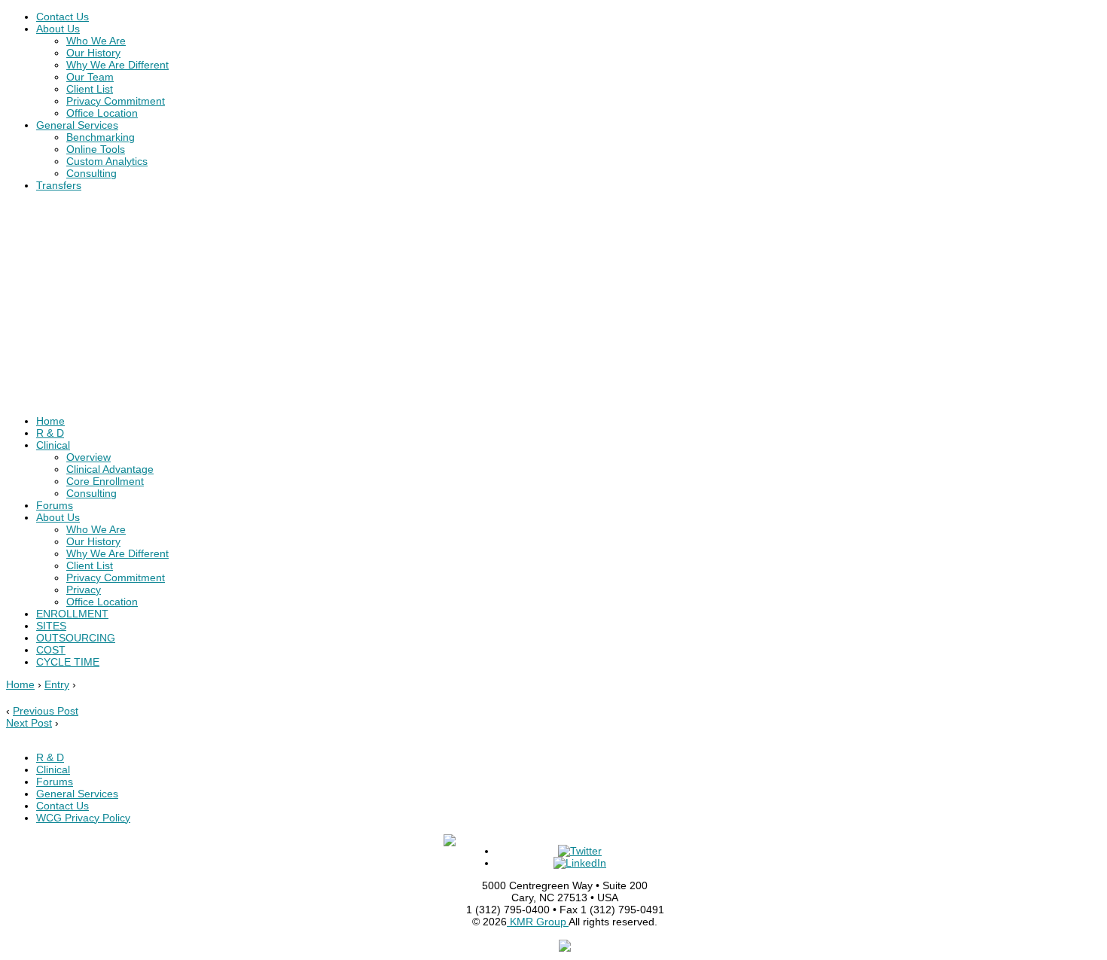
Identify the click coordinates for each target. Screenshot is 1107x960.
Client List (89, 89)
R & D (50, 433)
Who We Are (96, 41)
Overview (88, 457)
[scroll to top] (565, 948)
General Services (77, 125)
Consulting (91, 173)
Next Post (29, 723)
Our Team (90, 77)
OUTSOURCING (75, 638)
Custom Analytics (107, 161)
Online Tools (95, 149)
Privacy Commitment (115, 101)
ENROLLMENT (72, 614)
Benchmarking (100, 137)
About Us (58, 29)
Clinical (53, 445)
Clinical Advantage (110, 469)
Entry (56, 684)
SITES (51, 626)
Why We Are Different (117, 65)
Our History (93, 53)
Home (50, 421)
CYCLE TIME (67, 662)
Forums (54, 505)
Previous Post (45, 711)
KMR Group (538, 922)
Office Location (102, 113)
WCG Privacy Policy (83, 818)
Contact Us (62, 17)
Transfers (58, 185)
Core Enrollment (105, 481)
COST (51, 650)
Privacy (83, 590)
